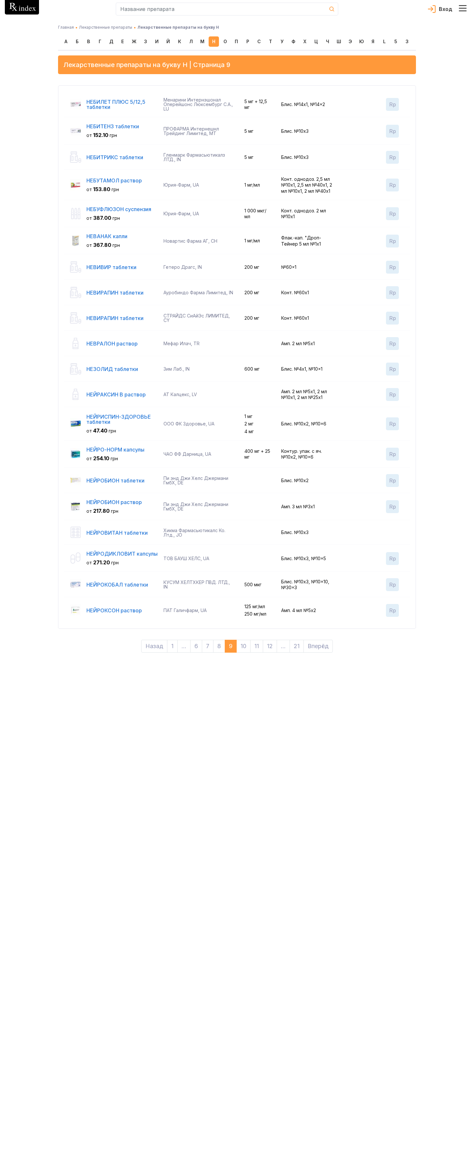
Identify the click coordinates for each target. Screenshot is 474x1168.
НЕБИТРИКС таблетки (114, 157)
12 (270, 646)
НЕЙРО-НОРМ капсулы (115, 449)
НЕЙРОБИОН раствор (114, 502)
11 (256, 646)
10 (243, 646)
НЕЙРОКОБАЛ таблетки (117, 584)
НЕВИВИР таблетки (111, 267)
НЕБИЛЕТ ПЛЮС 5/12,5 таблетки (115, 104)
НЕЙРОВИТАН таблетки (117, 533)
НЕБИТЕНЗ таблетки (112, 126)
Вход (445, 9)
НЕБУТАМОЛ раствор (114, 180)
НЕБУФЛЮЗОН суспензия (118, 209)
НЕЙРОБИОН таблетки (115, 480)
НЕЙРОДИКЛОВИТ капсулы (122, 553)
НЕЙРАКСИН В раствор (116, 394)
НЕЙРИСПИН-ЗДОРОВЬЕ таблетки (118, 419)
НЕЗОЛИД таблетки (112, 369)
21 (297, 646)
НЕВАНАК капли (106, 236)
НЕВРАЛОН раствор (112, 343)
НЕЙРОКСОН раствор (114, 610)
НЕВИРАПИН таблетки (114, 292)
